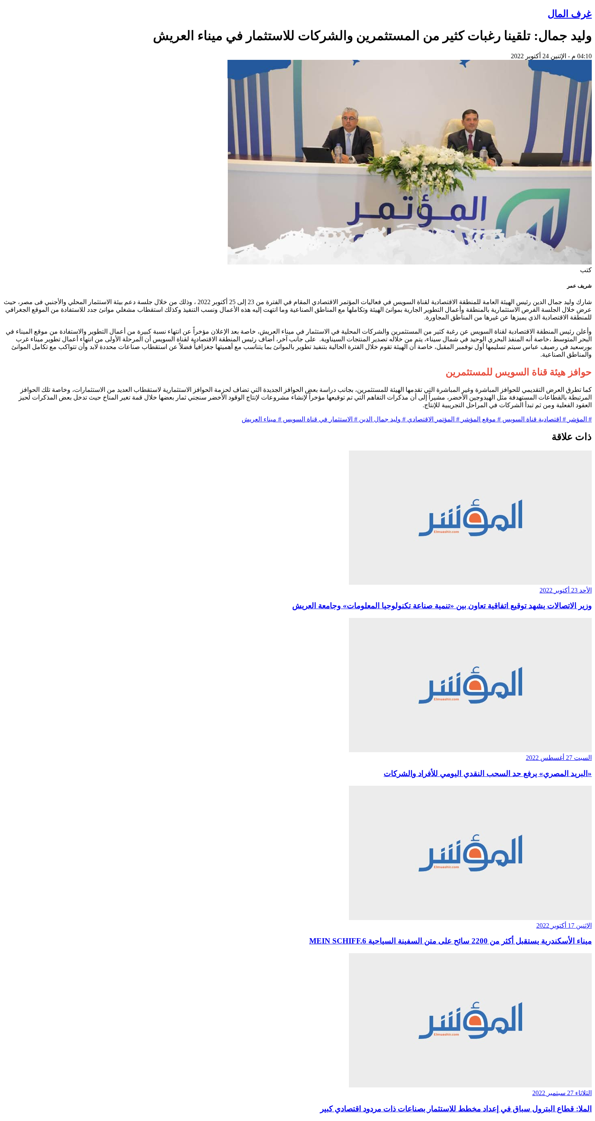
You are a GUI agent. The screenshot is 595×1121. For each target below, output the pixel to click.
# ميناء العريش (261, 419)
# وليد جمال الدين (381, 419)
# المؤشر (579, 419)
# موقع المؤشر (480, 419)
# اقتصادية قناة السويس (533, 419)
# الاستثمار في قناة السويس (319, 419)
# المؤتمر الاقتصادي (432, 419)
